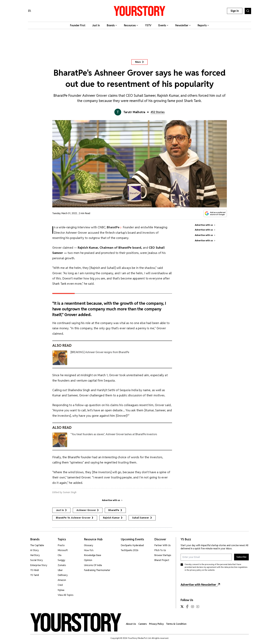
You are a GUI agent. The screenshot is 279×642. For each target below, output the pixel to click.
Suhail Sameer (140, 517)
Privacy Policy (156, 623)
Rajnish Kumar (111, 517)
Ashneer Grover (86, 510)
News (138, 61)
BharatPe (113, 510)
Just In (60, 510)
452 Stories (158, 112)
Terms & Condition (176, 623)
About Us (131, 623)
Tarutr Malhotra (134, 112)
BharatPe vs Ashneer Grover (73, 517)
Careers (142, 623)
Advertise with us (111, 500)
